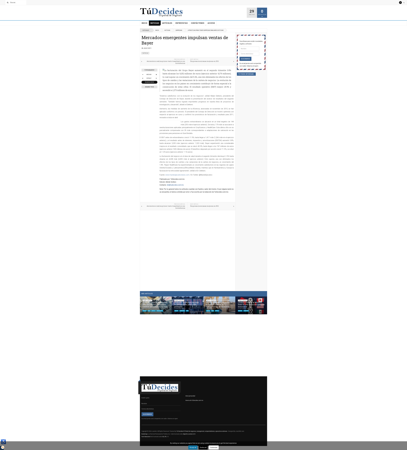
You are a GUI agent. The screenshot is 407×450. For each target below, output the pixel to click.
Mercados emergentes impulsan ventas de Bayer (184, 40)
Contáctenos (197, 23)
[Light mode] (400, 2)
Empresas (179, 30)
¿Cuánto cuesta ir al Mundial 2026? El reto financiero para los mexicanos (251, 304)
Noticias (155, 23)
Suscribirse (245, 59)
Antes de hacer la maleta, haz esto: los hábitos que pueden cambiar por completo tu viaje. (155, 304)
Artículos (167, 23)
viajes (144, 310)
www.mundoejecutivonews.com (177, 175)
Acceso (211, 23)
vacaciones (160, 310)
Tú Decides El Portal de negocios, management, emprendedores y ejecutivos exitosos (202, 431)
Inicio (144, 23)
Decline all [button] (203, 447)
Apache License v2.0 (189, 434)
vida (149, 310)
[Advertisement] (251, 149)
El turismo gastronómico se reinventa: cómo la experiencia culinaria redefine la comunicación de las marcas (219, 303)
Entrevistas (182, 23)
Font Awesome (145, 436)
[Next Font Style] (156, 78)
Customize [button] (213, 447)
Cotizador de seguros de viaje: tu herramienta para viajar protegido (186, 304)
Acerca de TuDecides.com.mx (194, 400)
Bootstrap (144, 434)
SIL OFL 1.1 (165, 436)
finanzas (182, 310)
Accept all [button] (193, 447)
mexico (240, 310)
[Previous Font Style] (142, 78)
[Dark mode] (404, 2)
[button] (260, 299)
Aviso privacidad (190, 396)
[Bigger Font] (156, 74)
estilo (153, 310)
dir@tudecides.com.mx (175, 185)
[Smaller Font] (142, 74)
